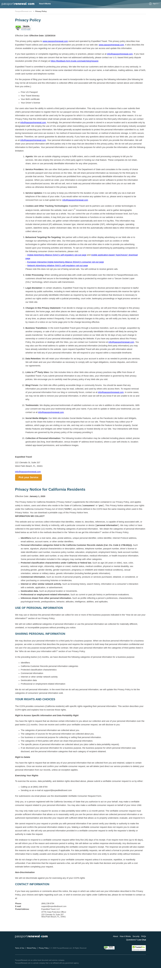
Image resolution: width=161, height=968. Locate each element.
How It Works (45, 4)
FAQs (143, 936)
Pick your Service (28, 477)
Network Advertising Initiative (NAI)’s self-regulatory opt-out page (57, 265)
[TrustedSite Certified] (139, 948)
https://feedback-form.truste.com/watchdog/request (74, 61)
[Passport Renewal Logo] (18, 4)
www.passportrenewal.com (55, 41)
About (115, 936)
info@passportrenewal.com (120, 54)
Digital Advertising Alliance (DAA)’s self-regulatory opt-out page (56, 255)
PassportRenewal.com (23, 11)
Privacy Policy (44, 948)
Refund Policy (31, 948)
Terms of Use (19, 948)
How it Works (125, 936)
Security (136, 936)
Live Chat (141, 940)
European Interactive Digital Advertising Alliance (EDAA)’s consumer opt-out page (65, 262)
